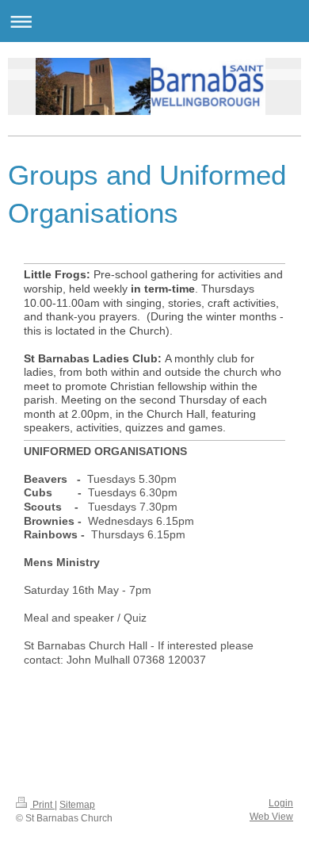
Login (281, 803)
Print (42, 804)
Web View (271, 816)
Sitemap (77, 804)
